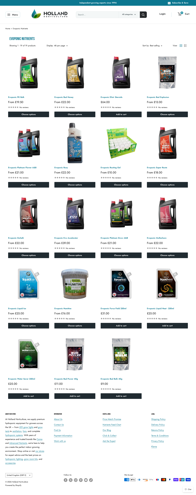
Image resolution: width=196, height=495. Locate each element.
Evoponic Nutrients (20, 28)
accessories (10, 463)
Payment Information (63, 435)
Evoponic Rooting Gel (111, 167)
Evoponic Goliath (16, 238)
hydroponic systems (14, 435)
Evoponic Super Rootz (157, 167)
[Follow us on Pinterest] (81, 480)
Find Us (57, 430)
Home (7, 28)
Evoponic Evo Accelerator (66, 238)
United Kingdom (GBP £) (16, 475)
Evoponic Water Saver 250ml (21, 378)
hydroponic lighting (14, 459)
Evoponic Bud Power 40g (66, 378)
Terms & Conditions (160, 435)
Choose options (29, 114)
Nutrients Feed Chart (112, 424)
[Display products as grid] (181, 45)
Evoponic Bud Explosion (158, 97)
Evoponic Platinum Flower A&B (22, 167)
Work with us (60, 441)
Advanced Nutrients (18, 443)
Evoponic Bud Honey (63, 97)
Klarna (154, 446)
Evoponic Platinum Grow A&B (114, 238)
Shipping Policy (158, 419)
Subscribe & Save (180, 2)
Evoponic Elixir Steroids (111, 97)
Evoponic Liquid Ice (17, 308)
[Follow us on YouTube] (86, 480)
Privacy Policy (157, 441)
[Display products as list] (185, 45)
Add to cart (121, 114)
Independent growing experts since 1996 (98, 2)
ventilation (16, 431)
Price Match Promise (112, 419)
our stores (39, 451)
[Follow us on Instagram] (76, 480)
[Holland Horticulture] (50, 14)
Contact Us (59, 424)
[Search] (143, 14)
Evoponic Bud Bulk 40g (111, 378)
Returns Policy (157, 430)
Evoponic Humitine (62, 308)
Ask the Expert (109, 441)
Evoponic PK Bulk (16, 97)
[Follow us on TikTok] (91, 480)
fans (24, 431)
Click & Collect (109, 435)
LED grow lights (26, 427)
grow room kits (30, 459)
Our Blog (107, 430)
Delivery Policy (158, 424)
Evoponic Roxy (61, 167)
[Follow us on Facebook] (65, 480)
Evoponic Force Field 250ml (113, 308)
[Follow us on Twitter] (71, 480)
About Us (58, 419)
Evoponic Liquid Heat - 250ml (160, 308)
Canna (39, 439)
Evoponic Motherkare (156, 238)
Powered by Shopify (13, 485)
